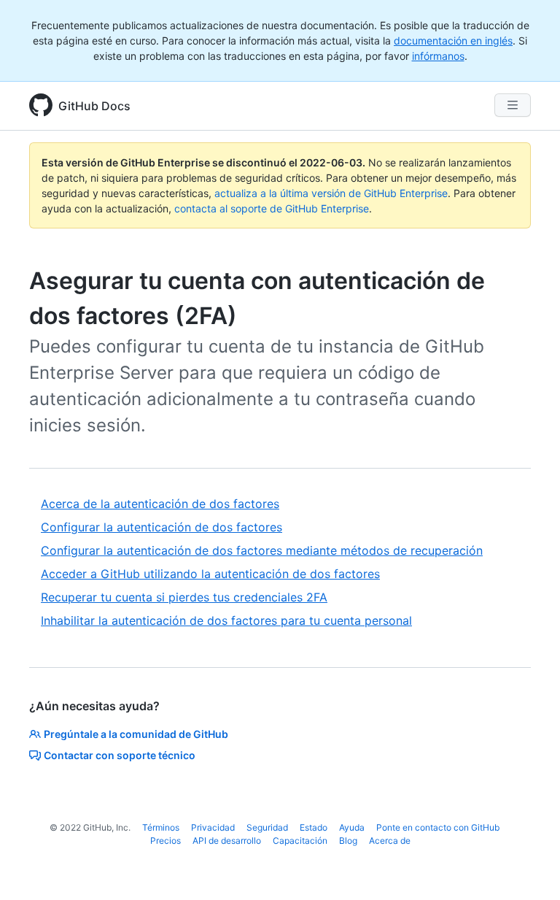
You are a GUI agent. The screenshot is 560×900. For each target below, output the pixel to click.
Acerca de (390, 840)
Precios (165, 840)
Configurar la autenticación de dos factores (161, 527)
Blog (348, 840)
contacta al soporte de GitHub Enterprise (271, 208)
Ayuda (352, 827)
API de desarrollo (226, 840)
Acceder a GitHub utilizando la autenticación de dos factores (210, 573)
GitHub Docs (94, 106)
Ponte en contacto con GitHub (437, 827)
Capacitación (300, 840)
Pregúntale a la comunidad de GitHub (136, 734)
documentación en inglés (453, 40)
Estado (313, 827)
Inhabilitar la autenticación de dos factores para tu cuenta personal (226, 620)
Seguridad (267, 827)
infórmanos (438, 56)
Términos (160, 827)
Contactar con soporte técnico (119, 755)
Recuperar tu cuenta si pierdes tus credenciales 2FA (184, 597)
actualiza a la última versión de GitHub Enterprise (331, 193)
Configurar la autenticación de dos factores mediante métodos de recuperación (262, 550)
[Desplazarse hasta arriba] (527, 867)
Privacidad (213, 827)
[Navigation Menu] (512, 105)
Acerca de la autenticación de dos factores (160, 503)
